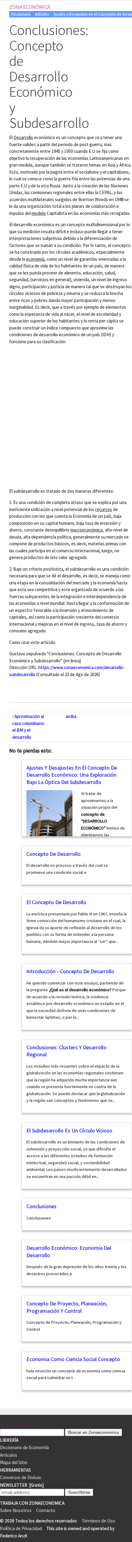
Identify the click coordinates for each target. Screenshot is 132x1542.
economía (35, 259)
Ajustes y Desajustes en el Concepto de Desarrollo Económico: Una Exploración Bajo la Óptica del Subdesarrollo (71, 775)
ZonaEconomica (18, 1425)
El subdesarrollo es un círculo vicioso (69, 1130)
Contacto (45, 1510)
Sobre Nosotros (16, 1510)
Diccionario (21, 14)
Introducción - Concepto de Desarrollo (70, 971)
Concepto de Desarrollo (53, 853)
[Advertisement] (66, 415)
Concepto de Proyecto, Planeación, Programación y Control (66, 1307)
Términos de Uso (98, 1521)
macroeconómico (86, 530)
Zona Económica (29, 7)
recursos (103, 509)
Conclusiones (41, 1206)
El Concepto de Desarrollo (56, 902)
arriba (71, 716)
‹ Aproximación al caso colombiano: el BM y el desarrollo (28, 726)
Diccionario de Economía (24, 1447)
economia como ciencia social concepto (73, 1359)
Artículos (42, 14)
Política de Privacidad (21, 1528)
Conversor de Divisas (20, 1477)
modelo (39, 213)
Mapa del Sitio (13, 1462)
